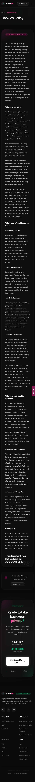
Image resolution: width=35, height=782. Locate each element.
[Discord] (14, 709)
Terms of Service (24, 755)
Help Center (5, 755)
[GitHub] (3, 709)
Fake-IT (3, 725)
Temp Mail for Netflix (25, 725)
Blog (2, 751)
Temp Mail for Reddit (25, 735)
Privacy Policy (23, 751)
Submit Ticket (17, 584)
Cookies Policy (23, 748)
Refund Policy (23, 759)
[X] (8, 709)
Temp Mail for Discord (26, 721)
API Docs (4, 748)
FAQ (2, 744)
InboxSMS (4, 729)
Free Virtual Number (7, 721)
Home (3, 12)
